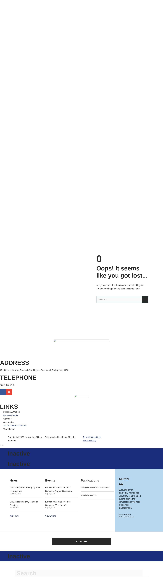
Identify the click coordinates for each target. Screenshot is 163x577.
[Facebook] (3, 392)
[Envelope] (9, 392)
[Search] (145, 299)
